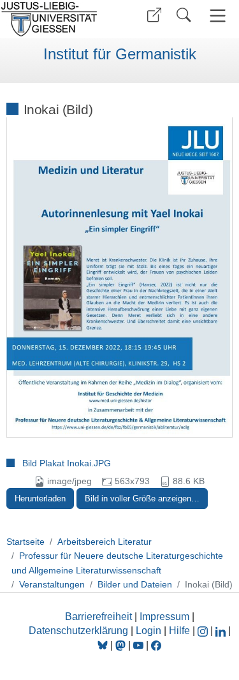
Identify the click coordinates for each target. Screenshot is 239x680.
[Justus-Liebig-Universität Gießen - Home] (57, 19)
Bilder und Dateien (135, 584)
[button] (154, 15)
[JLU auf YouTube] (138, 645)
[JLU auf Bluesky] (104, 645)
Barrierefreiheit (98, 616)
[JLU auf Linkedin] (221, 630)
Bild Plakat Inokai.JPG (66, 463)
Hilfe (179, 630)
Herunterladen (40, 498)
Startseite (25, 541)
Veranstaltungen (52, 584)
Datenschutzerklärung (78, 630)
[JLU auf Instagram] (204, 630)
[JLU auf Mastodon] (121, 645)
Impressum (164, 616)
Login (150, 630)
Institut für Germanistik (119, 54)
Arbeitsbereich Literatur (104, 541)
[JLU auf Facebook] (156, 645)
